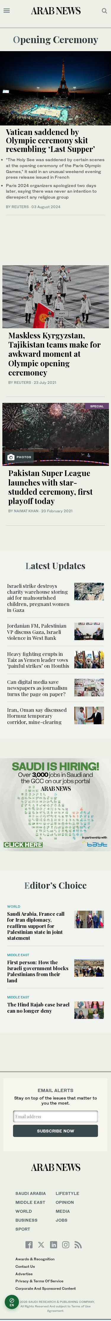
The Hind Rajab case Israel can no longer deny (38, 1007)
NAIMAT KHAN (26, 511)
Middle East (18, 955)
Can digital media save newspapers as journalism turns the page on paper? (37, 687)
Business (26, 1220)
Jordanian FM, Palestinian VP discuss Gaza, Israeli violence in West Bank (37, 631)
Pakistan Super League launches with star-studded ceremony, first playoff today (50, 487)
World (13, 906)
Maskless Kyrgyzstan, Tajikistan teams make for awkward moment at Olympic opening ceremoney (54, 354)
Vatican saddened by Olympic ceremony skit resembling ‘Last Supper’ (50, 140)
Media (63, 1211)
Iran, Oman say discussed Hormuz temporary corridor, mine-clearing (37, 715)
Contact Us (25, 1266)
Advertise (24, 1274)
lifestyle (67, 1193)
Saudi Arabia (30, 1193)
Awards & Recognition (34, 1259)
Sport (22, 1229)
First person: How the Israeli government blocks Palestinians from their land (37, 971)
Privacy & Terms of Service (39, 1281)
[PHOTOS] (55, 434)
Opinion (65, 1202)
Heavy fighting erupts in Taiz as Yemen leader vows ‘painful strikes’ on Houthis (38, 660)
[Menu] (7, 10)
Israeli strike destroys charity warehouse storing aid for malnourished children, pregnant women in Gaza (38, 597)
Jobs (61, 1220)
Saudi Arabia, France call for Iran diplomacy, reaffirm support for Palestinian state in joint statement (36, 925)
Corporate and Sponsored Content (45, 1288)
